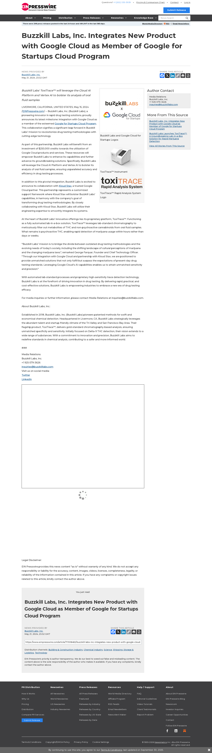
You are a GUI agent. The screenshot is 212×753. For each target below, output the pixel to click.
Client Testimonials (146, 709)
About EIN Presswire (176, 693)
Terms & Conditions (31, 742)
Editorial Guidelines (147, 699)
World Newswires (59, 699)
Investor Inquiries (174, 709)
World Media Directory (152, 24)
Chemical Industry (93, 649)
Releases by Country (89, 709)
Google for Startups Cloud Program (75, 123)
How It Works (28, 693)
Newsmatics (161, 742)
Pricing (150, 2)
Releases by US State (90, 714)
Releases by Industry (89, 704)
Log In (187, 2)
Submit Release (176, 10)
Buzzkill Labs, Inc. (31, 74)
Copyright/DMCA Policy (58, 742)
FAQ (139, 693)
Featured (84, 699)
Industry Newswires (60, 709)
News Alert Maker (117, 714)
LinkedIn (27, 379)
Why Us (25, 699)
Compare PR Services (33, 714)
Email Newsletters (181, 24)
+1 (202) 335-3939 (122, 2)
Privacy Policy (81, 742)
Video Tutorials (144, 704)
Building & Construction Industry (65, 649)
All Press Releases (88, 693)
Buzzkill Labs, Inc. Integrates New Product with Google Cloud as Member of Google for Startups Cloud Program (167, 125)
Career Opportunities (177, 714)
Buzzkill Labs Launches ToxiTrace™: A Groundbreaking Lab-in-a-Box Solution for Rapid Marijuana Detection (168, 137)
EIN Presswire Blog (175, 699)
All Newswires (57, 693)
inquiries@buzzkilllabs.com (37, 366)
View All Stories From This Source (167, 146)
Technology (41, 652)
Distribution (28, 709)
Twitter (26, 375)
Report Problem (145, 714)
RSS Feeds (113, 704)
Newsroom (171, 704)
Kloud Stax (65, 186)
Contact (174, 2)
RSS (167, 24)
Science (108, 649)
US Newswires (57, 704)
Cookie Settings (100, 742)
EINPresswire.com (33, 111)
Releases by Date (88, 720)
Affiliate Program (116, 699)
